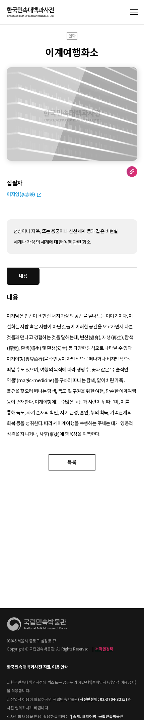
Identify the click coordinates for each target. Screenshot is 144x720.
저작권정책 (104, 649)
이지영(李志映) (21, 194)
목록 (71, 462)
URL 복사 (132, 171)
